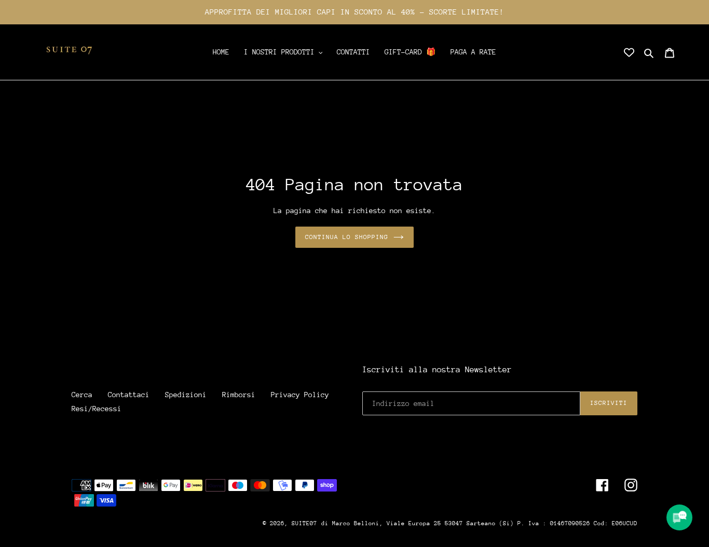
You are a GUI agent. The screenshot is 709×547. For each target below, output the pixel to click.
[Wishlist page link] (629, 52)
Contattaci (128, 394)
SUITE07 (304, 523)
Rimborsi (238, 394)
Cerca (82, 394)
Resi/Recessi (96, 408)
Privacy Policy (300, 394)
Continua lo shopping (347, 237)
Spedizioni (186, 394)
